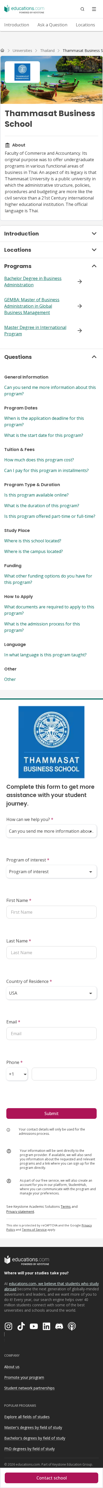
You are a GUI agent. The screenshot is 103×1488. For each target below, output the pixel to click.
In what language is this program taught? (45, 655)
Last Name (18, 941)
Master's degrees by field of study (33, 1427)
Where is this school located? (32, 541)
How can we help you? (29, 819)
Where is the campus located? (33, 551)
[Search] (82, 9)
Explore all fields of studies (27, 1416)
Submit (51, 1113)
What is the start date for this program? (43, 435)
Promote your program (24, 1377)
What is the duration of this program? (41, 506)
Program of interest (27, 860)
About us (12, 1366)
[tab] (16, 24)
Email (13, 1022)
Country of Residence (29, 981)
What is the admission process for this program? (42, 627)
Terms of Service (34, 1229)
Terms (66, 1206)
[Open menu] (94, 9)
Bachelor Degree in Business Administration (33, 281)
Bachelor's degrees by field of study (34, 1438)
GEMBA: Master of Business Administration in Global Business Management (31, 306)
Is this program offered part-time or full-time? (49, 516)
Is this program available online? (36, 495)
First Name (18, 900)
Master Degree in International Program (35, 330)
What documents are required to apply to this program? (49, 610)
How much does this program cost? (39, 460)
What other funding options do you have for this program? (48, 579)
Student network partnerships (29, 1388)
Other (10, 679)
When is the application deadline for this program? (44, 421)
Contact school (51, 1478)
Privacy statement (20, 1211)
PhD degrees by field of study (29, 1448)
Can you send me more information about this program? (50, 390)
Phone (14, 1062)
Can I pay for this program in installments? (46, 470)
